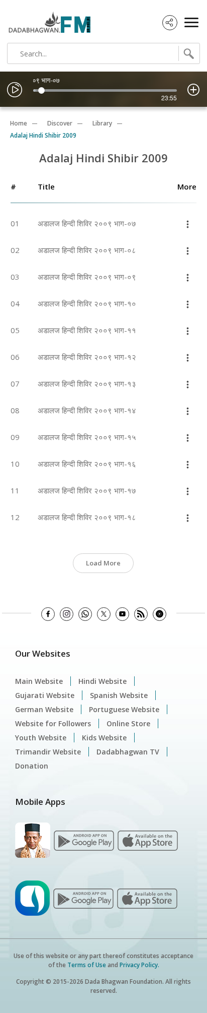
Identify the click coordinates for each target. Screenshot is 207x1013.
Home (18, 123)
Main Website (39, 681)
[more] (187, 223)
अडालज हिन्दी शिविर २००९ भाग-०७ (87, 223)
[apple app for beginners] (147, 897)
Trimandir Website (48, 751)
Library (102, 123)
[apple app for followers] (148, 839)
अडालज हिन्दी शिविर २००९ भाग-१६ (87, 464)
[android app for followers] (84, 839)
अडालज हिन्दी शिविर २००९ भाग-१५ (87, 437)
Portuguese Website (124, 709)
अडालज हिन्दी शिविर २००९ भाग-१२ (87, 357)
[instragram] (66, 614)
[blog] (141, 614)
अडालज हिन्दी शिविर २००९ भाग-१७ (87, 490)
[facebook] (48, 614)
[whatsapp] (85, 614)
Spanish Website (119, 695)
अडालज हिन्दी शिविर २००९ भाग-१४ (87, 410)
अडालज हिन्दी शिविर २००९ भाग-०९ (87, 277)
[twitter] (103, 614)
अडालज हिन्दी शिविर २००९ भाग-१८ (87, 517)
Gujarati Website (44, 695)
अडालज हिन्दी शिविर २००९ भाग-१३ (87, 383)
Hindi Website (102, 681)
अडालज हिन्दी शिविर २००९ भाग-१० (87, 303)
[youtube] (122, 614)
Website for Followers (53, 723)
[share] (170, 23)
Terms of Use (86, 965)
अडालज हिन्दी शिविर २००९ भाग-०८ (87, 250)
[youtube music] (159, 614)
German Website (44, 709)
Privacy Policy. (139, 965)
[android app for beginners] (83, 897)
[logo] (46, 19)
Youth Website (40, 737)
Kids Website (104, 737)
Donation (31, 766)
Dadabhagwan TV (127, 751)
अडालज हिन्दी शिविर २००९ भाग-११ (87, 330)
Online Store (128, 723)
